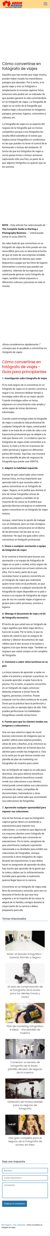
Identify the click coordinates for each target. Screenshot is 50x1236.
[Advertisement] (25, 35)
